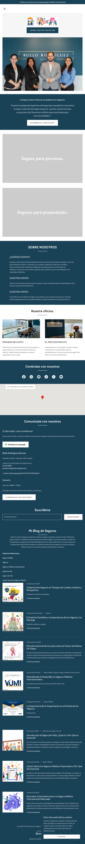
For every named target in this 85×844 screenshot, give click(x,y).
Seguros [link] (5, 562)
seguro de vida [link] (7, 576)
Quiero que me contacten (42, 30)
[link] (42, 21)
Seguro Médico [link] (7, 558)
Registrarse (73, 517)
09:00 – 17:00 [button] (15, 485)
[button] (4, 9)
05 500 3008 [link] (7, 466)
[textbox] (32, 517)
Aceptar (61, 836)
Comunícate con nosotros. (19, 497)
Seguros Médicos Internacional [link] (13, 567)
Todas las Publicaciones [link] (10, 553)
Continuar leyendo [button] (33, 598)
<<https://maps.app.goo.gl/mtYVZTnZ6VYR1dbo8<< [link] (21, 473)
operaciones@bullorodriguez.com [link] (14, 468)
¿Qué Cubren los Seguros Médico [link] (14, 580)
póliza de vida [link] (7, 571)
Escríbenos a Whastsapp (42, 123)
